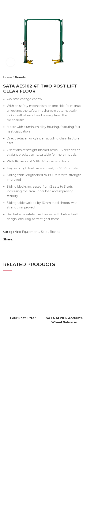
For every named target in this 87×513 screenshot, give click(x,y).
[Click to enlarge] (10, 62)
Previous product (73, 77)
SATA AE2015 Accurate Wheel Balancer (64, 320)
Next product (82, 77)
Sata (44, 232)
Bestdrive (35, 507)
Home (7, 77)
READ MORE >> (15, 425)
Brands (20, 77)
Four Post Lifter (23, 318)
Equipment (30, 232)
